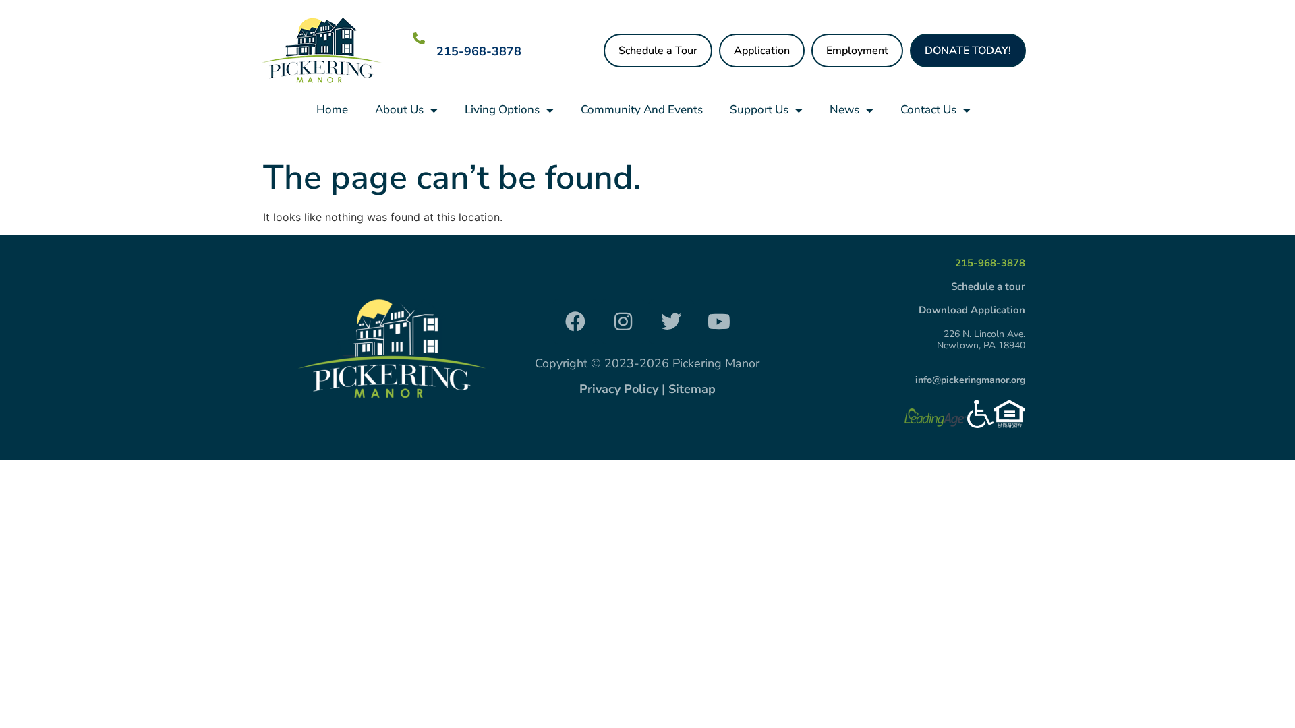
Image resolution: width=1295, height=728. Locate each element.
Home (332, 109)
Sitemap (692, 389)
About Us (399, 109)
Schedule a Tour (657, 50)
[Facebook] (575, 321)
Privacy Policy (618, 389)
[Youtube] (719, 321)
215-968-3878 (478, 51)
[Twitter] (671, 321)
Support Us (759, 109)
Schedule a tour (988, 286)
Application (762, 50)
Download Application (972, 310)
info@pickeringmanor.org (970, 379)
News (844, 109)
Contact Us (928, 109)
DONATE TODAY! (968, 50)
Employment (857, 50)
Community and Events (642, 109)
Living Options (502, 109)
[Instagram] (623, 321)
